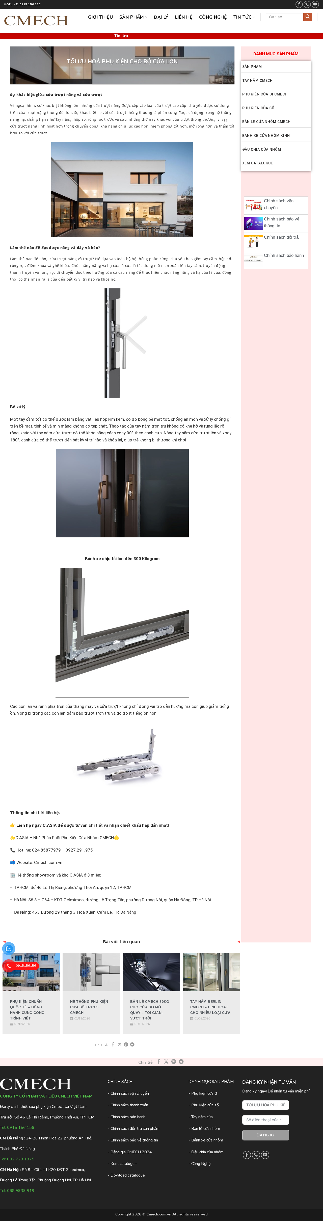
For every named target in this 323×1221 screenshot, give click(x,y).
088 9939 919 (20, 1190)
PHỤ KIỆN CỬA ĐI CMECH (265, 94)
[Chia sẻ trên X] (120, 1044)
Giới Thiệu (100, 17)
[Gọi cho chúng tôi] (307, 4)
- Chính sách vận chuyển (128, 1093)
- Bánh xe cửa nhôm (206, 1140)
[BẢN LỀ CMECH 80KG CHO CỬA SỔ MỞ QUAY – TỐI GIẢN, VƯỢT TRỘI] (151, 972)
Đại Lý (161, 17)
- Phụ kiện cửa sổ (204, 1105)
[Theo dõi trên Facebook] (299, 4)
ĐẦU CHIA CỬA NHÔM (261, 149)
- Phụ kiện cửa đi (203, 1093)
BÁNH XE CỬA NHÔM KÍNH (266, 136)
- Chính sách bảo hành (126, 1117)
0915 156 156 (20, 1127)
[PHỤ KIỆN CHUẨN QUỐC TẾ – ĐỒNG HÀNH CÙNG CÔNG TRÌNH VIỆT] (31, 972)
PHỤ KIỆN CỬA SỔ (258, 108)
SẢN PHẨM (252, 67)
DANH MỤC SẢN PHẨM (276, 53)
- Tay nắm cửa (201, 1117)
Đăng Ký (266, 1135)
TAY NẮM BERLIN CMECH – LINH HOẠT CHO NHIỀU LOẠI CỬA (210, 1007)
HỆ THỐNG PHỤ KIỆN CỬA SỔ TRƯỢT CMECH (89, 1007)
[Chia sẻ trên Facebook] (113, 1044)
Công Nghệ (213, 17)
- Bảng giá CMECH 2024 (130, 1152)
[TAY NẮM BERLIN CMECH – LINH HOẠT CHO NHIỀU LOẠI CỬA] (211, 972)
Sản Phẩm (131, 17)
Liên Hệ (184, 17)
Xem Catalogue (257, 163)
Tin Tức (242, 17)
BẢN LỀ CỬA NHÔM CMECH (266, 122)
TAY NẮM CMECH (257, 81)
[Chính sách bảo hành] (253, 260)
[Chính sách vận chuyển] (253, 205)
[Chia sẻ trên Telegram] (132, 1044)
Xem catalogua (124, 1163)
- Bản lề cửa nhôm (204, 1128)
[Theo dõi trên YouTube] (315, 4)
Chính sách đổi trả (281, 237)
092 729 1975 (20, 1159)
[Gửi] (307, 17)
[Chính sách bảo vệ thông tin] (253, 224)
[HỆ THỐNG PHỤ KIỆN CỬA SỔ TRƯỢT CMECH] (91, 972)
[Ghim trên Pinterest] (126, 1044)
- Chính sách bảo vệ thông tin (133, 1140)
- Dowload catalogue (126, 1175)
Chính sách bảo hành (284, 255)
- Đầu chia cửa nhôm (206, 1152)
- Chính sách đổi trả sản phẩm (133, 1128)
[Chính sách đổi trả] (253, 242)
